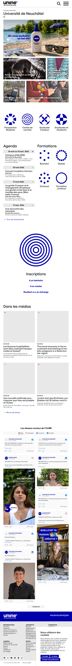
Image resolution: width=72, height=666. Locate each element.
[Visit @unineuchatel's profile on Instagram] (6, 458)
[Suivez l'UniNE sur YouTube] (11, 657)
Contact (6, 626)
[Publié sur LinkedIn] (66, 458)
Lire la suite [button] (8, 448)
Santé (5, 648)
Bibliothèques (7, 643)
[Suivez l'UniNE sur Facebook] (4, 657)
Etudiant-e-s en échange (36, 292)
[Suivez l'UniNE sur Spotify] (18, 657)
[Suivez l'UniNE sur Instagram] (7, 657)
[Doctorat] (44, 178)
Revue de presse (13, 412)
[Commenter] (42, 451)
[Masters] (61, 156)
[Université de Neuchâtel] (10, 3)
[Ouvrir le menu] (66, 3)
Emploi (5, 635)
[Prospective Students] (10, 120)
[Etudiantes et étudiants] (61, 120)
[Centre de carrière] (27, 120)
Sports (5, 646)
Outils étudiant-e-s (9, 633)
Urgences (6, 628)
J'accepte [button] (45, 656)
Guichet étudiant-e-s (10, 631)
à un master (36, 286)
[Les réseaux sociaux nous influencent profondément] (47, 91)
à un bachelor (36, 280)
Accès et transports (10, 630)
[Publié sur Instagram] (32, 458)
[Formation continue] (61, 178)
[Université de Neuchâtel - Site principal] (10, 616)
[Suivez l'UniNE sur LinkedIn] (15, 657)
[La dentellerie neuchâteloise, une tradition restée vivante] (58, 68)
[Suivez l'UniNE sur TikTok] (22, 657)
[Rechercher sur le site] (59, 3)
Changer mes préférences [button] (50, 659)
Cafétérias (6, 650)
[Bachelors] (44, 156)
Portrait (28, 626)
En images (6, 651)
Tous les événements (15, 219)
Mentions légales (26, 662)
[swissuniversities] (59, 615)
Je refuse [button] (54, 656)
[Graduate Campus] (44, 120)
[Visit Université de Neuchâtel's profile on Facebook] (6, 439)
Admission (51, 626)
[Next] (63, 39)
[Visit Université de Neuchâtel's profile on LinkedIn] (39, 458)
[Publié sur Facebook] (32, 440)
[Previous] (8, 39)
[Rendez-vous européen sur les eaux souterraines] (24, 68)
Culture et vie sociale (10, 644)
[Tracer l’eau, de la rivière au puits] (14, 91)
